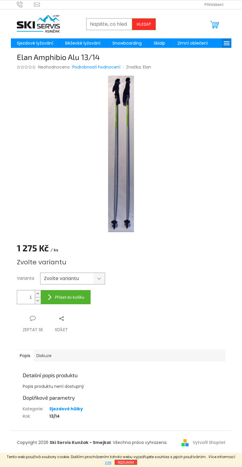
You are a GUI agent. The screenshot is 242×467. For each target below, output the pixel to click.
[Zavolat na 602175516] (25, 4)
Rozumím (126, 462)
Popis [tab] (25, 356)
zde (108, 462)
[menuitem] (35, 43)
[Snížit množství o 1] (38, 300)
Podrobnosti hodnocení (96, 67)
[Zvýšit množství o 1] (38, 293)
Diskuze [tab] (44, 356)
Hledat (144, 24)
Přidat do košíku (69, 297)
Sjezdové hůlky (66, 409)
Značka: (138, 67)
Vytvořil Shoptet (209, 442)
